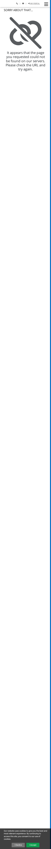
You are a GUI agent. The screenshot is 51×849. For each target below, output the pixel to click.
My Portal (35, 3)
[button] (46, 4)
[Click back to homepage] (5, 3)
